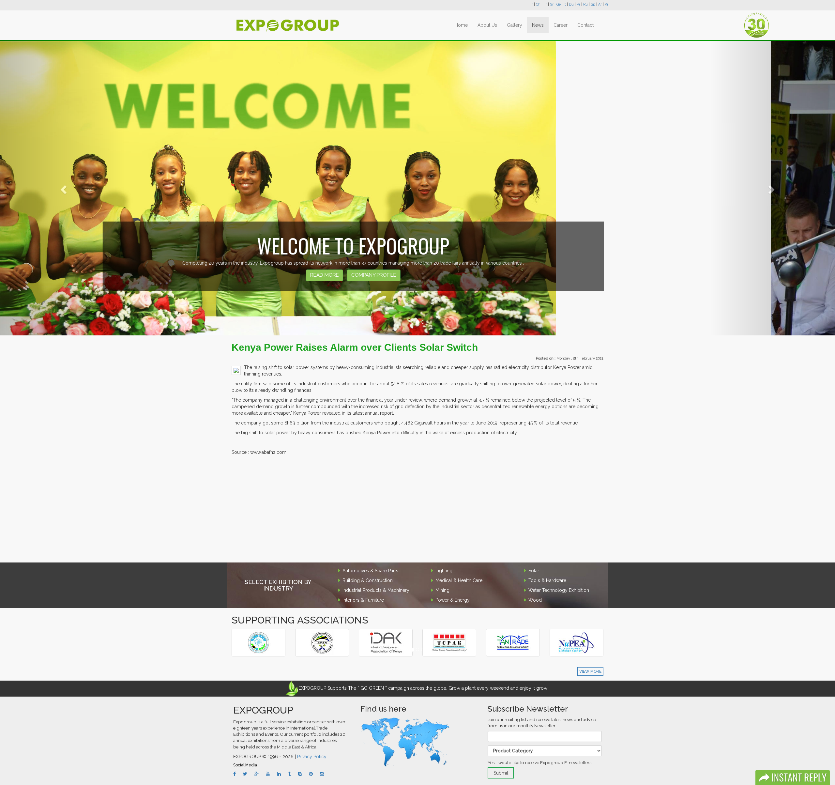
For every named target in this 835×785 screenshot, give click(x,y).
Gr (552, 4)
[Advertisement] (417, 510)
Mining (442, 590)
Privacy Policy (311, 756)
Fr (545, 4)
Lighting (443, 570)
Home (461, 25)
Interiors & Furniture (363, 600)
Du (571, 4)
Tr (531, 4)
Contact (585, 25)
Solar (533, 570)
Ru (585, 4)
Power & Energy (452, 600)
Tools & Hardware (547, 580)
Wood (535, 600)
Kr (606, 4)
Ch (538, 4)
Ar (600, 4)
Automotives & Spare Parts (370, 570)
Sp (593, 4)
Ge (558, 4)
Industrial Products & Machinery (375, 590)
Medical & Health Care (458, 580)
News (538, 25)
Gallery (514, 25)
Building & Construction (367, 580)
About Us (487, 25)
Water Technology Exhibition (558, 590)
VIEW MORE (590, 671)
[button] (62, 187)
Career (561, 25)
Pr (578, 4)
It (565, 4)
